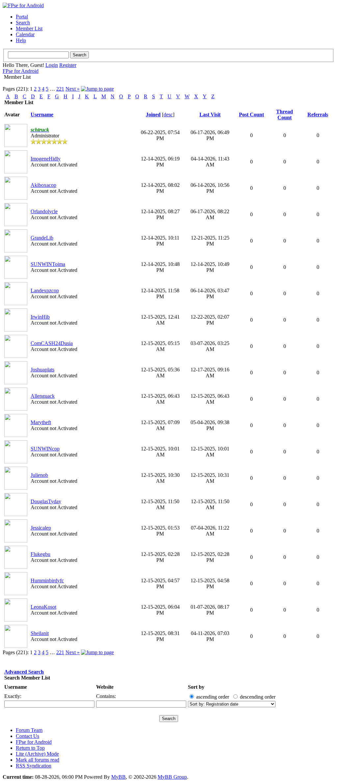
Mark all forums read (37, 760)
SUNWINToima (48, 264)
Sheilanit (40, 633)
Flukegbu (40, 554)
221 (60, 89)
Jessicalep (41, 528)
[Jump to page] (97, 89)
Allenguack (43, 396)
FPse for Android (21, 71)
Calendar (25, 34)
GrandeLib (42, 238)
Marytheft (41, 422)
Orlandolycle (44, 211)
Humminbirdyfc (47, 580)
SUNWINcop (45, 448)
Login (51, 65)
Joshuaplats (42, 369)
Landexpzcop (45, 290)
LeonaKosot (43, 607)
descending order (257, 697)
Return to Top (30, 748)
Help (21, 40)
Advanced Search (24, 672)
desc (168, 114)
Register (67, 65)
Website (105, 687)
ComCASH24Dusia (52, 343)
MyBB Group (172, 777)
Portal (22, 16)
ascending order (212, 697)
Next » (72, 89)
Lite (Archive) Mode (37, 754)
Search (23, 22)
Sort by (196, 687)
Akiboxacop (43, 185)
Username (15, 687)
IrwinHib (40, 317)
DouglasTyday (46, 501)
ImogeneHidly (46, 158)
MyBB (118, 777)
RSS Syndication (33, 765)
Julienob (39, 475)
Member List (29, 28)
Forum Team (29, 730)
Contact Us (27, 736)
